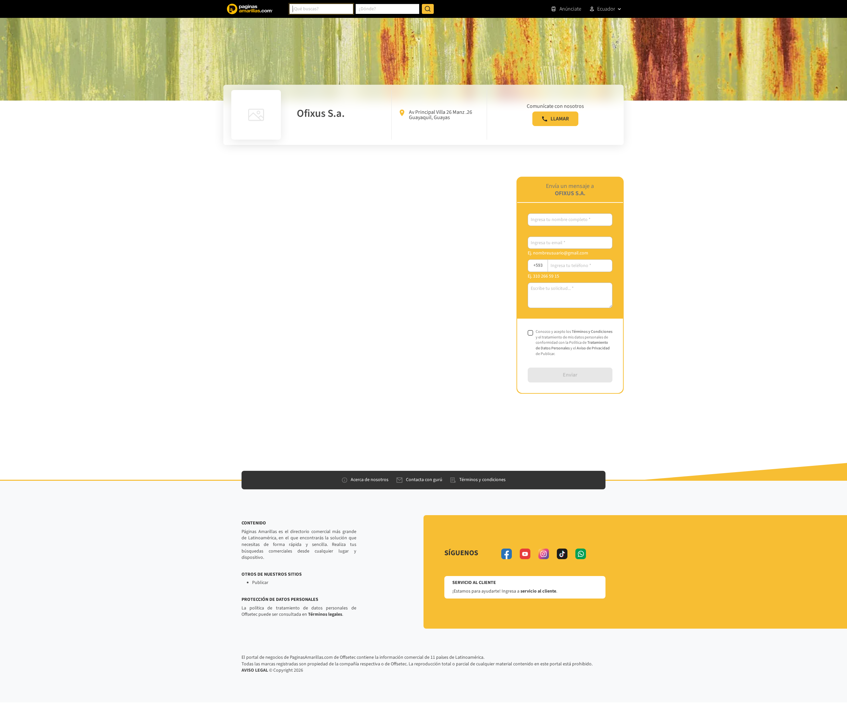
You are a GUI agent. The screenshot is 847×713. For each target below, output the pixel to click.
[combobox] (321, 9)
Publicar (260, 582)
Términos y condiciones (482, 479)
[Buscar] (428, 9)
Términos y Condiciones (592, 331)
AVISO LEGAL (255, 670)
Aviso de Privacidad (593, 348)
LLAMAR (560, 118)
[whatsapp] (580, 554)
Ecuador (606, 9)
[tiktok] (562, 554)
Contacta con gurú (424, 479)
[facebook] (506, 554)
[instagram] (543, 554)
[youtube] (525, 554)
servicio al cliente (538, 591)
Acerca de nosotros (369, 479)
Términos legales (325, 614)
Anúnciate (570, 9)
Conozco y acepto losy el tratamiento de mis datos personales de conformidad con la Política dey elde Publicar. (574, 343)
